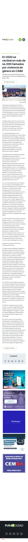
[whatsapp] (17, 533)
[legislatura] (14, 391)
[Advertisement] (14, 18)
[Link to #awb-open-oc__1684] (23, 39)
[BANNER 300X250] (14, 371)
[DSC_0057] (14, 85)
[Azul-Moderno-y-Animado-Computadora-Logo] (14, 411)
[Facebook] (5, 361)
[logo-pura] (8, 39)
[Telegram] (19, 361)
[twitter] (10, 533)
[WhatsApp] (15, 361)
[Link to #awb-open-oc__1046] (20, 39)
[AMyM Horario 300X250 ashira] (14, 434)
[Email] (22, 361)
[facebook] (6, 533)
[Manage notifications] (3, 539)
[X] (8, 361)
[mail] (21, 533)
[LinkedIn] (12, 361)
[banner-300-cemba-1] (14, 454)
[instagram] (14, 533)
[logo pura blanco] (14, 524)
